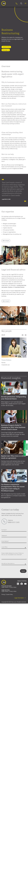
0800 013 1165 (13, 522)
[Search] (12, 3)
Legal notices (4, 587)
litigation (10, 287)
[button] (23, 335)
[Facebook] (22, 584)
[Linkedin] (18, 584)
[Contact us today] (4, 521)
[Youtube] (25, 584)
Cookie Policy (9, 594)
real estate (4, 287)
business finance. (19, 287)
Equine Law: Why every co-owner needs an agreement (13, 457)
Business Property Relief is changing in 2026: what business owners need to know (13, 427)
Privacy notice (12, 587)
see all (3, 334)
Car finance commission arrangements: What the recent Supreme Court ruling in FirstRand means (13, 487)
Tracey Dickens (6, 360)
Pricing (3, 594)
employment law (21, 285)
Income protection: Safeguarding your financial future (13, 397)
